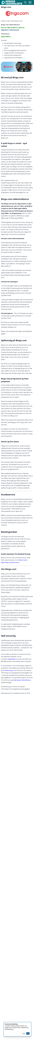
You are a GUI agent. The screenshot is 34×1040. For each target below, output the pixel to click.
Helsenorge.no (9, 670)
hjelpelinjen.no (13, 659)
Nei (24, 1033)
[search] (25, 2)
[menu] (30, 2)
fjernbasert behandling (21, 680)
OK (28, 1033)
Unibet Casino (22, 560)
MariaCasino (15, 562)
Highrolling (4, 562)
